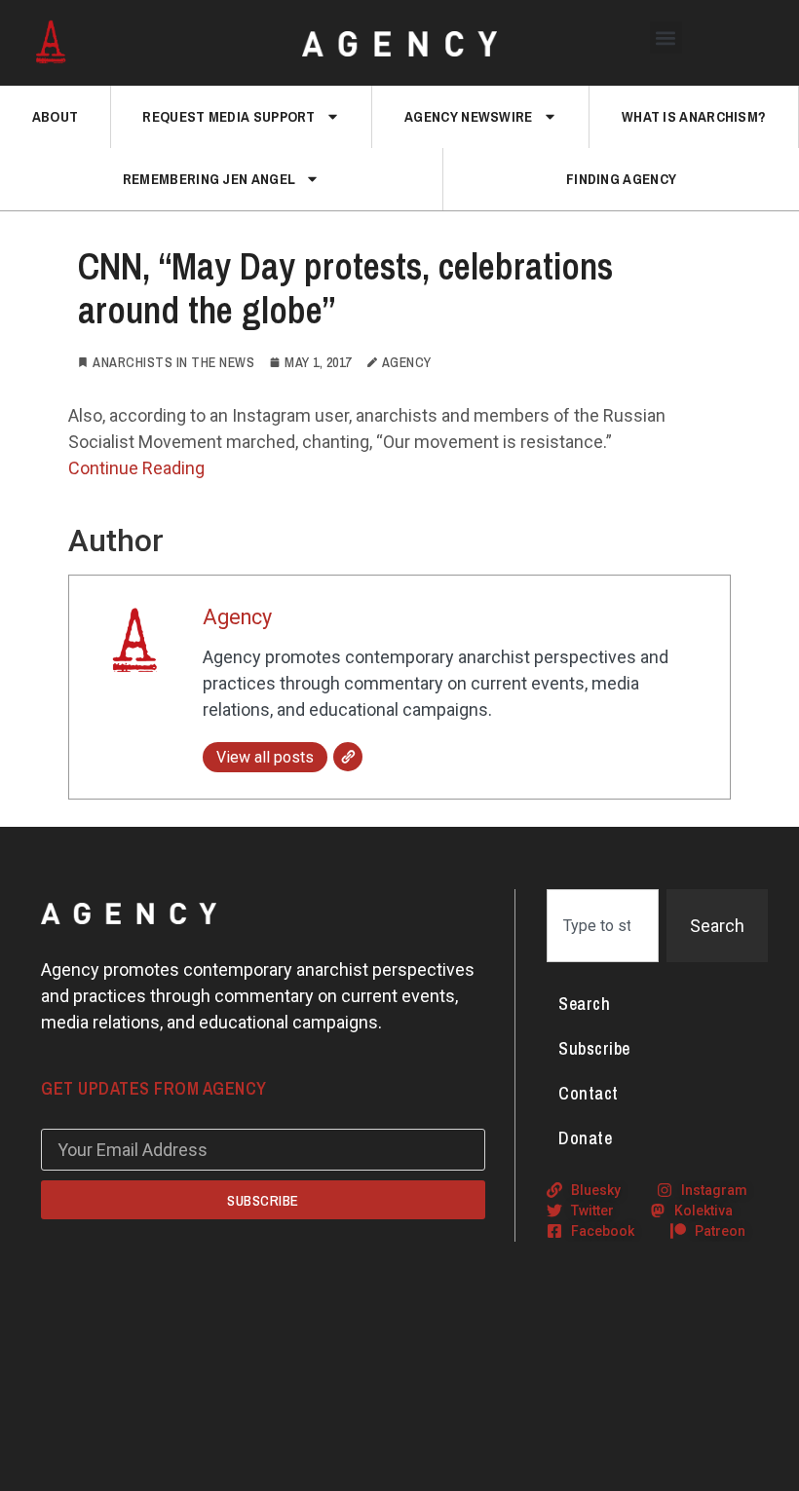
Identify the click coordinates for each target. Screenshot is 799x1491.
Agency (237, 617)
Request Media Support (228, 116)
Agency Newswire (468, 116)
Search (584, 1003)
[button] (666, 37)
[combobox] (603, 925)
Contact (588, 1093)
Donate (585, 1138)
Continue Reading (136, 468)
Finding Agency (621, 178)
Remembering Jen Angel (209, 178)
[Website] (347, 756)
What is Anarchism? (694, 116)
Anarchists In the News (173, 362)
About (55, 116)
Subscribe (594, 1048)
